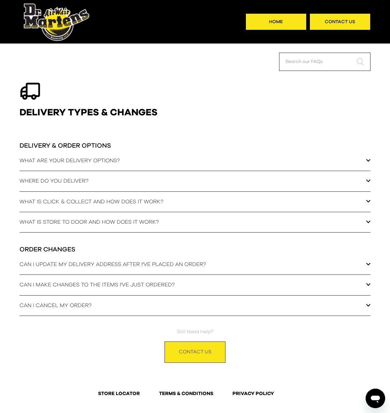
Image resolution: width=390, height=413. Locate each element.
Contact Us (340, 21)
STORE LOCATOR (119, 393)
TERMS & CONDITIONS (186, 393)
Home (276, 21)
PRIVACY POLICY (253, 393)
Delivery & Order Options (65, 145)
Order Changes (47, 249)
